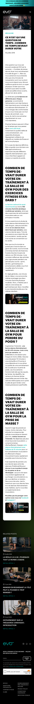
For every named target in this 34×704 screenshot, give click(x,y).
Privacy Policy (23, 689)
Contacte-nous (8, 689)
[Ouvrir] (30, 12)
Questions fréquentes (7, 686)
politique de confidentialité (16, 666)
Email (5, 658)
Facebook (24, 498)
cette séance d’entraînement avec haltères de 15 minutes (16, 447)
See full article (8, 563)
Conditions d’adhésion (22, 692)
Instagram (10, 500)
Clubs (5, 692)
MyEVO (5, 683)
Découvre (9, 33)
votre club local (14, 128)
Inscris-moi (26, 658)
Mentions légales (24, 695)
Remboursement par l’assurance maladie (23, 684)
